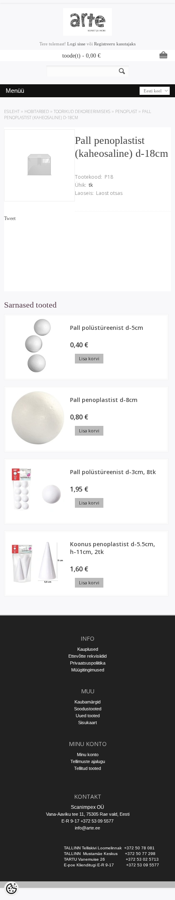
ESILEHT (12, 111)
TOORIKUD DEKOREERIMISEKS (82, 111)
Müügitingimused (87, 669)
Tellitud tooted (87, 768)
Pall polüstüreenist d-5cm (106, 327)
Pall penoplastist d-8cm (104, 400)
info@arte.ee (87, 827)
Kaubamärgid (87, 701)
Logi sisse (76, 43)
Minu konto (87, 754)
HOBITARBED (36, 111)
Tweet (9, 218)
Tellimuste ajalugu (87, 761)
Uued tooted (88, 715)
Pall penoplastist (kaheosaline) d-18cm (77, 114)
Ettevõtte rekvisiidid (87, 656)
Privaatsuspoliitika (87, 663)
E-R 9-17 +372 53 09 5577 (87, 821)
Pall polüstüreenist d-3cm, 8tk (113, 472)
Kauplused (87, 649)
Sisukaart (87, 722)
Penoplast (126, 111)
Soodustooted (87, 708)
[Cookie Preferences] (11, 888)
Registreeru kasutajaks (115, 43)
